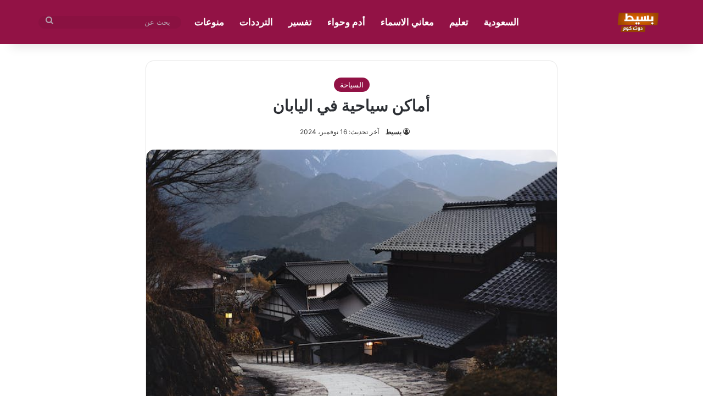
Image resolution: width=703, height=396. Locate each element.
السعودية (501, 22)
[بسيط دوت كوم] (636, 22)
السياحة (352, 84)
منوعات (209, 22)
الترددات (256, 22)
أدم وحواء (346, 22)
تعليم (458, 22)
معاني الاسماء (407, 22)
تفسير (300, 22)
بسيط (393, 132)
